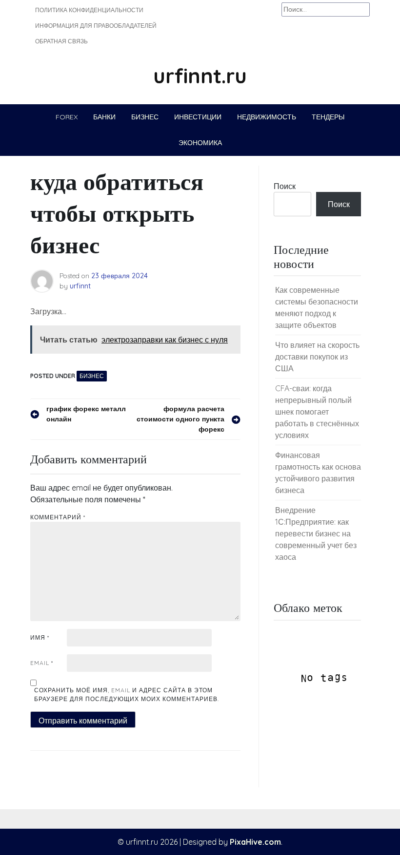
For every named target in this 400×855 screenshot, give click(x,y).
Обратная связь (61, 41)
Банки (104, 117)
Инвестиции (197, 117)
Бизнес (145, 117)
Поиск (285, 186)
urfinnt (80, 286)
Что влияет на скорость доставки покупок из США (317, 356)
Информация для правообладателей (96, 25)
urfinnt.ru (200, 76)
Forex (67, 117)
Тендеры (328, 117)
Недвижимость (266, 117)
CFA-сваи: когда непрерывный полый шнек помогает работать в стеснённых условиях (317, 411)
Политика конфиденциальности (89, 10)
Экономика (200, 142)
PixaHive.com (255, 842)
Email (41, 662)
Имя (39, 637)
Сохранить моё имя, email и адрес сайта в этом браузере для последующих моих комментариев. (126, 694)
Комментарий (57, 517)
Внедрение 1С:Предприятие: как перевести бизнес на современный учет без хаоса (316, 533)
